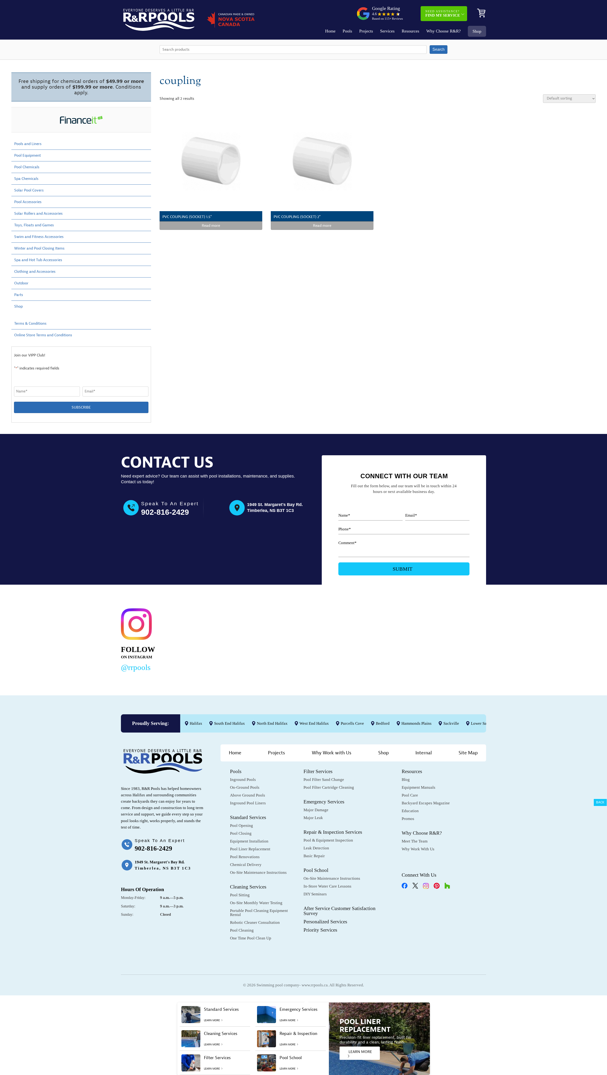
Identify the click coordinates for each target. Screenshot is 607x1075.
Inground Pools (243, 779)
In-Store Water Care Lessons (327, 886)
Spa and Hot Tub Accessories (38, 260)
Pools (347, 31)
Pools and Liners (27, 143)
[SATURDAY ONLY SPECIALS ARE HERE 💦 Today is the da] (292, 639)
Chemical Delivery (246, 864)
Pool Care (410, 795)
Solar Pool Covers (29, 190)
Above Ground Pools (247, 795)
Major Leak (313, 817)
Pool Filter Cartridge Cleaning (329, 787)
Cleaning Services (248, 887)
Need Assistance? (442, 13)
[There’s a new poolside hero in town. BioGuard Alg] (214, 639)
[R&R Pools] (159, 20)
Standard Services (248, 817)
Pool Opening (241, 825)
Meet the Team (415, 841)
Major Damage (316, 810)
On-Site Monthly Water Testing (256, 903)
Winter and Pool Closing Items (39, 248)
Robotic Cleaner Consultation (255, 922)
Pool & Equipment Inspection (328, 840)
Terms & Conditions (30, 323)
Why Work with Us (331, 753)
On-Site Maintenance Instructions (258, 872)
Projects (366, 31)
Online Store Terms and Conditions (43, 335)
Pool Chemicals (26, 167)
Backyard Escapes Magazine (426, 803)
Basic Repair (314, 856)
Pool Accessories (27, 202)
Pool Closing (241, 833)
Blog (406, 779)
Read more (211, 225)
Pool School (316, 870)
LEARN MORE (360, 1051)
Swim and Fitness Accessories (39, 236)
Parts (18, 294)
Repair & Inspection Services (333, 832)
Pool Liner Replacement (250, 849)
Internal (423, 753)
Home (330, 31)
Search (438, 49)
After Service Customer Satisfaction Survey (340, 911)
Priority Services (320, 930)
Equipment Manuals (418, 787)
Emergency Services (324, 802)
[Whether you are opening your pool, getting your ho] (370, 639)
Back (600, 802)
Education (410, 811)
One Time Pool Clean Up (250, 938)
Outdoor (21, 283)
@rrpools (136, 667)
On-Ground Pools (244, 787)
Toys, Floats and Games (34, 225)
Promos (408, 818)
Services (387, 31)
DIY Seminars (315, 894)
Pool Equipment (27, 155)
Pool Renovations (245, 857)
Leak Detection (316, 848)
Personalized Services (325, 922)
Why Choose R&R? (443, 31)
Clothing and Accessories (34, 271)
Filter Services (318, 771)
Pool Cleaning (242, 930)
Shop (477, 31)
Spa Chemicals (26, 178)
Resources (410, 31)
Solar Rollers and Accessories (38, 213)
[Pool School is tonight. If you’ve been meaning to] (448, 639)
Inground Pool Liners (248, 803)
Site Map (468, 753)
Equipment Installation (249, 841)
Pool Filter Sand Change (324, 779)
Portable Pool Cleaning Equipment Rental (259, 912)
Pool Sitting (240, 895)
